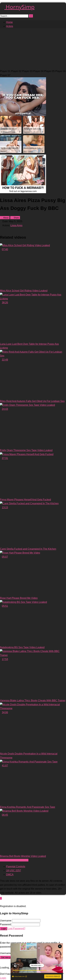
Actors (9, 26)
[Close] (1, 902)
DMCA (10, 874)
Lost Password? (16, 928)
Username (5, 920)
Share (16, 218)
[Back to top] (1, 898)
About (5, 218)
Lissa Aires (16, 225)
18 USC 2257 (13, 870)
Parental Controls (15, 866)
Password (5, 924)
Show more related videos (14, 860)
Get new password (9, 957)
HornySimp (19, 7)
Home (9, 22)
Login (3, 928)
